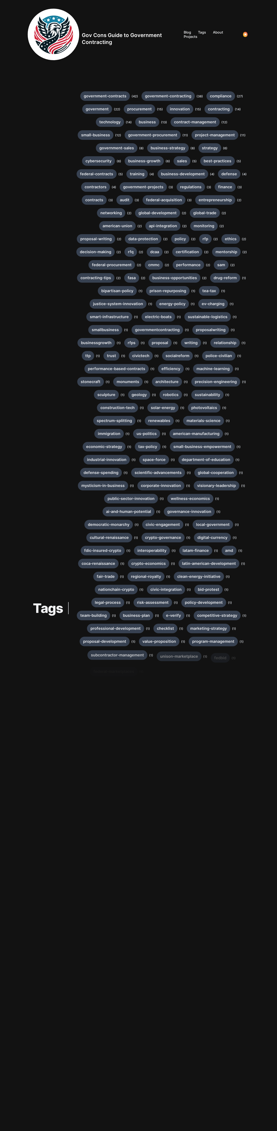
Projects (190, 36)
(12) (224, 122)
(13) (164, 122)
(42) (135, 96)
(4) (152, 174)
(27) (240, 96)
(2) (239, 200)
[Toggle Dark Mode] (245, 34)
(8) (141, 148)
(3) (171, 187)
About (218, 32)
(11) (185, 135)
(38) (199, 96)
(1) (244, 278)
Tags (202, 32)
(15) (160, 109)
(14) (238, 109)
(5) (194, 161)
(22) (117, 109)
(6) (225, 148)
